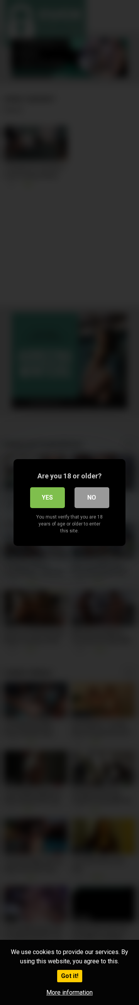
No (91, 497)
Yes (47, 497)
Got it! (69, 976)
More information (69, 992)
